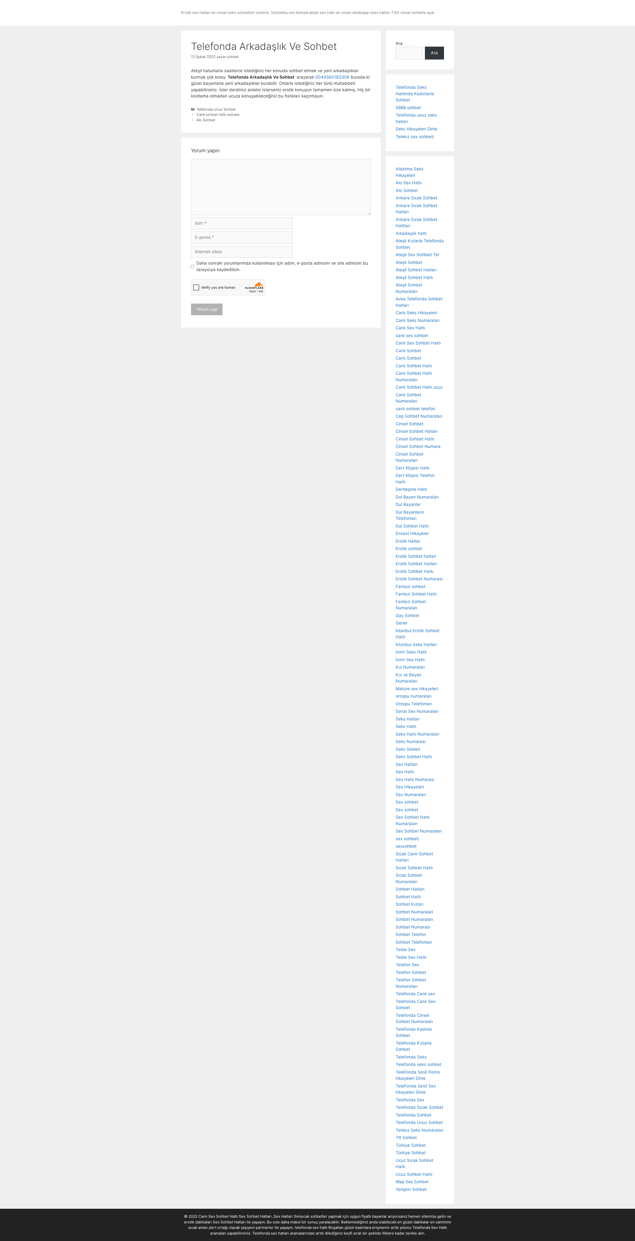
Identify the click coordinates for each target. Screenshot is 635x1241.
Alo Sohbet (205, 120)
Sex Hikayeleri (410, 786)
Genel (401, 622)
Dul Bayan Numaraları (417, 497)
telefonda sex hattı (311, 1227)
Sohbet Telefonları (414, 942)
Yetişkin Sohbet (411, 1189)
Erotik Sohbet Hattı (414, 571)
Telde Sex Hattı (411, 957)
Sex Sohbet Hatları (229, 1222)
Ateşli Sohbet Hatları (416, 269)
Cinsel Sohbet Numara (418, 446)
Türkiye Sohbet (411, 1145)
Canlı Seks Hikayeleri (416, 312)
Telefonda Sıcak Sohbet (419, 1107)
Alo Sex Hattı (409, 182)
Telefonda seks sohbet (418, 1064)
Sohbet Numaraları (414, 919)
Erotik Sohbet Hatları (416, 563)
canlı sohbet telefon (415, 408)
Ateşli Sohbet (409, 262)
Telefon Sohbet (411, 972)
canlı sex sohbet (412, 335)
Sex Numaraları (411, 794)
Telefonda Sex (410, 1099)
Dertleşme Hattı (411, 489)
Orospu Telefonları (414, 703)
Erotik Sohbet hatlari (416, 556)
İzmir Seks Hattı (411, 652)
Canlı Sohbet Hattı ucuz (419, 387)
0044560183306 (332, 77)
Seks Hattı (406, 726)
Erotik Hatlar (408, 541)
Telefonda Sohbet (413, 1115)
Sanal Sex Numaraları (417, 711)
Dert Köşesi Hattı (412, 467)
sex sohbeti (407, 838)
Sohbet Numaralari (414, 911)
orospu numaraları (414, 696)
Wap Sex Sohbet (412, 1181)
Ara (399, 43)
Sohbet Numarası (413, 927)
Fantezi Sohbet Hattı (416, 593)
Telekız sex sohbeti (415, 136)
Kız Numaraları (410, 667)
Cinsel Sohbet (409, 423)
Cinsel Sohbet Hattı (415, 438)
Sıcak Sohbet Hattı (414, 867)
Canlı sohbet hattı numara (217, 114)
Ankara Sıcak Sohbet (416, 197)
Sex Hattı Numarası (415, 779)
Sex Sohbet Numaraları (419, 831)
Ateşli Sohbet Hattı (414, 277)
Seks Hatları (408, 718)
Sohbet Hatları (410, 889)
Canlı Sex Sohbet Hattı (418, 343)
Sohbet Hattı (408, 896)
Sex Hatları (406, 764)
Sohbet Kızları (409, 904)
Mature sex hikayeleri (417, 688)
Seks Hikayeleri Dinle (416, 128)
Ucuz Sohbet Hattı (414, 1174)
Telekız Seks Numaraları (420, 1130)
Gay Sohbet (407, 615)
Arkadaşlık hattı (411, 233)
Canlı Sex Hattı (410, 327)
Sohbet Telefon (411, 934)
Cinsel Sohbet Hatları (417, 431)
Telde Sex (405, 949)
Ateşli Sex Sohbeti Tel (417, 254)
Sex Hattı (405, 771)
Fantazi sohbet (410, 586)
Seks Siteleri (408, 749)
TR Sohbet (406, 1137)
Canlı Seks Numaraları (418, 320)
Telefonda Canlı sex (415, 993)
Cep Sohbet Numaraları (419, 416)
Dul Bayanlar (408, 504)
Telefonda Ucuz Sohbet (216, 109)
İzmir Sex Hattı (410, 659)
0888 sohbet (408, 107)
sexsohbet (406, 846)
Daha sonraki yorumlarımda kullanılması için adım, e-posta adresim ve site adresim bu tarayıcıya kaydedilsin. (282, 266)
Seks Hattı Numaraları (417, 734)
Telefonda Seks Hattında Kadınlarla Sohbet (415, 93)
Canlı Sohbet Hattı (414, 365)
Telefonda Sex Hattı (430, 1227)
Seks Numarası (411, 741)
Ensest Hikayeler (412, 533)
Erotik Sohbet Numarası (419, 578)
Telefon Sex (407, 964)
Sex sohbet (407, 802)
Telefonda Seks (411, 1057)
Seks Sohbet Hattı (414, 756)
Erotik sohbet (409, 548)
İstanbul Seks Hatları (416, 644)
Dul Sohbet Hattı (412, 526)
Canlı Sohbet (408, 350)
